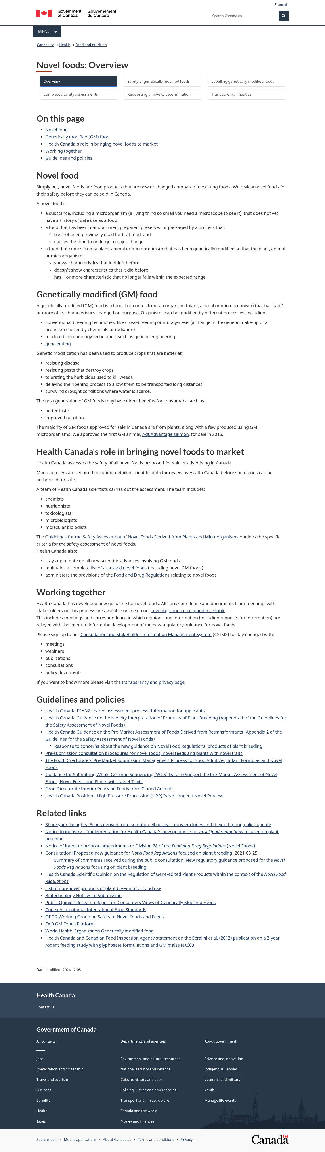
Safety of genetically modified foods (158, 81)
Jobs (40, 1058)
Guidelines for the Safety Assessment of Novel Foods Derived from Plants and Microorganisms (142, 537)
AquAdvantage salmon (165, 434)
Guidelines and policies (68, 158)
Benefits (43, 1100)
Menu (45, 31)
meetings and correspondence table (188, 611)
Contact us (45, 1007)
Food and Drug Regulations (142, 575)
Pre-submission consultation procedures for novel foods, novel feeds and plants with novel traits (144, 753)
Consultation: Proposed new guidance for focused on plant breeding (138, 853)
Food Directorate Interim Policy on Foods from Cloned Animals (109, 789)
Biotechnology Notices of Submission (83, 895)
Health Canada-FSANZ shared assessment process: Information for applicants (125, 711)
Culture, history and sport (142, 1079)
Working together (63, 151)
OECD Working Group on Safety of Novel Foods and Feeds (104, 917)
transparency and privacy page (153, 682)
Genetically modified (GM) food (77, 137)
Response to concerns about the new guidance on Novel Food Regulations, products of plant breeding (158, 746)
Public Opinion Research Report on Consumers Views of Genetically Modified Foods (130, 902)
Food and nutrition (91, 44)
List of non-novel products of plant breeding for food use (103, 888)
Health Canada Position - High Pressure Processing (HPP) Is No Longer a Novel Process (134, 796)
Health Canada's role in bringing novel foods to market (101, 144)
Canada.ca (45, 44)
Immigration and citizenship (60, 1069)
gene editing (58, 344)
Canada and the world (138, 1110)
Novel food (56, 130)
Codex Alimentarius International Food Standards (95, 910)
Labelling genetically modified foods (242, 81)
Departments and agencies (143, 1041)
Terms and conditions (156, 1139)
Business (43, 1090)
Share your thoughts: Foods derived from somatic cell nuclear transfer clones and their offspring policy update (158, 825)
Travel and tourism (52, 1079)
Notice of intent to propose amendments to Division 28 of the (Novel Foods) (150, 846)
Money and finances (137, 1121)
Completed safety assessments (70, 94)
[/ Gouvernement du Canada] (76, 14)
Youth (209, 1090)
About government (220, 1041)
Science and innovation (224, 1058)
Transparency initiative (231, 94)
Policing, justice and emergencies (148, 1090)
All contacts (46, 1041)
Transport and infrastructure (144, 1100)
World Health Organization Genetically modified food (99, 931)
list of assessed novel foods (119, 568)
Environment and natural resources (150, 1058)
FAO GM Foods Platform (70, 924)
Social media (46, 1139)
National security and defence (145, 1069)
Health (64, 44)
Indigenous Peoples (221, 1069)
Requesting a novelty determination (159, 94)
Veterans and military (222, 1079)
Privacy (187, 1139)
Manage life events (220, 1100)
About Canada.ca (117, 1139)
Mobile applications (80, 1139)
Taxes (41, 1121)
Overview (51, 81)
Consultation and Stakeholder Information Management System (146, 634)
